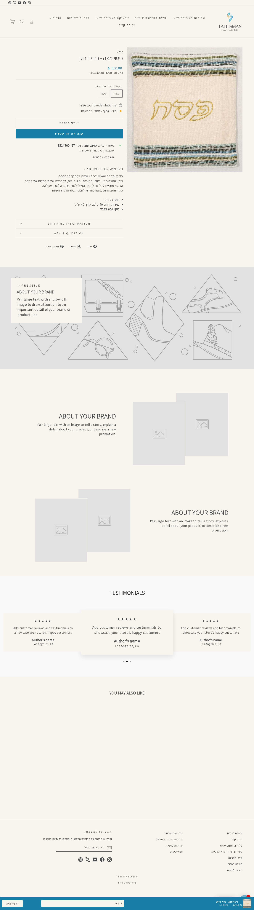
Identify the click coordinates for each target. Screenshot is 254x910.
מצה (116, 93)
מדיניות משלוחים (173, 833)
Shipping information (69, 223)
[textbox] (69, 195)
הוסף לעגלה (12, 903)
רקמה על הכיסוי (109, 86)
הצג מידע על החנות (103, 157)
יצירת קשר (127, 25)
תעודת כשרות (235, 864)
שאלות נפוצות (234, 833)
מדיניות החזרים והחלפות (169, 839)
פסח (104, 93)
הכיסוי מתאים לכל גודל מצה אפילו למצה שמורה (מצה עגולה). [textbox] (82, 187)
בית (121, 51)
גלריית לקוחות (78, 18)
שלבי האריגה (235, 858)
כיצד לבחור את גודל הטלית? (226, 851)
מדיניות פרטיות (174, 845)
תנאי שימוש (176, 851)
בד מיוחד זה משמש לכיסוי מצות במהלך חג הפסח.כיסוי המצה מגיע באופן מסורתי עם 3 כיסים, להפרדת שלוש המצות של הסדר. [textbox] (73, 178)
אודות (57, 18)
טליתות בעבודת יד (190, 18)
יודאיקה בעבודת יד (113, 18)
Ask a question (69, 233)
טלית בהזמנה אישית (151, 18)
